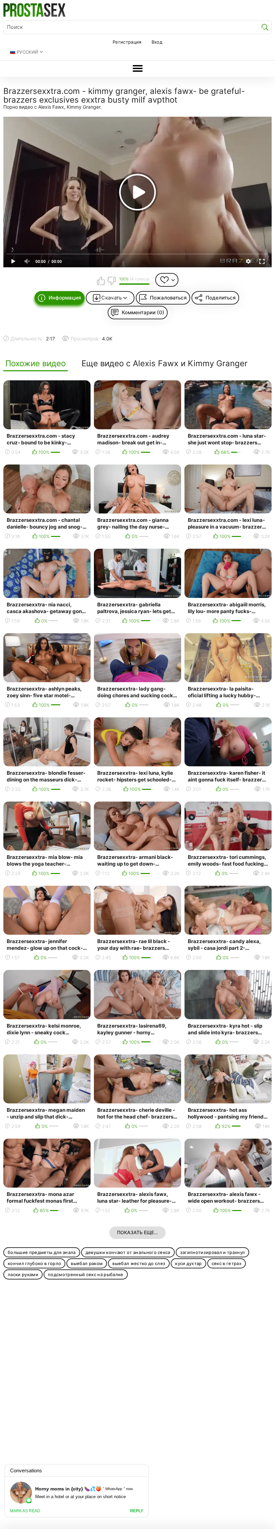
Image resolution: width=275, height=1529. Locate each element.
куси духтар (188, 1263)
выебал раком (87, 1263)
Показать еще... (137, 1232)
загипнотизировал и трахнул (212, 1252)
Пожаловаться (168, 297)
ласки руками (23, 1274)
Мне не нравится (111, 280)
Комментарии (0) (143, 312)
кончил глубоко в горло (34, 1263)
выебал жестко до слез (138, 1263)
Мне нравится (101, 280)
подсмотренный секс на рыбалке (85, 1274)
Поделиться (221, 297)
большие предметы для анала (42, 1252)
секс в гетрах (226, 1263)
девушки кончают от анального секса (128, 1252)
